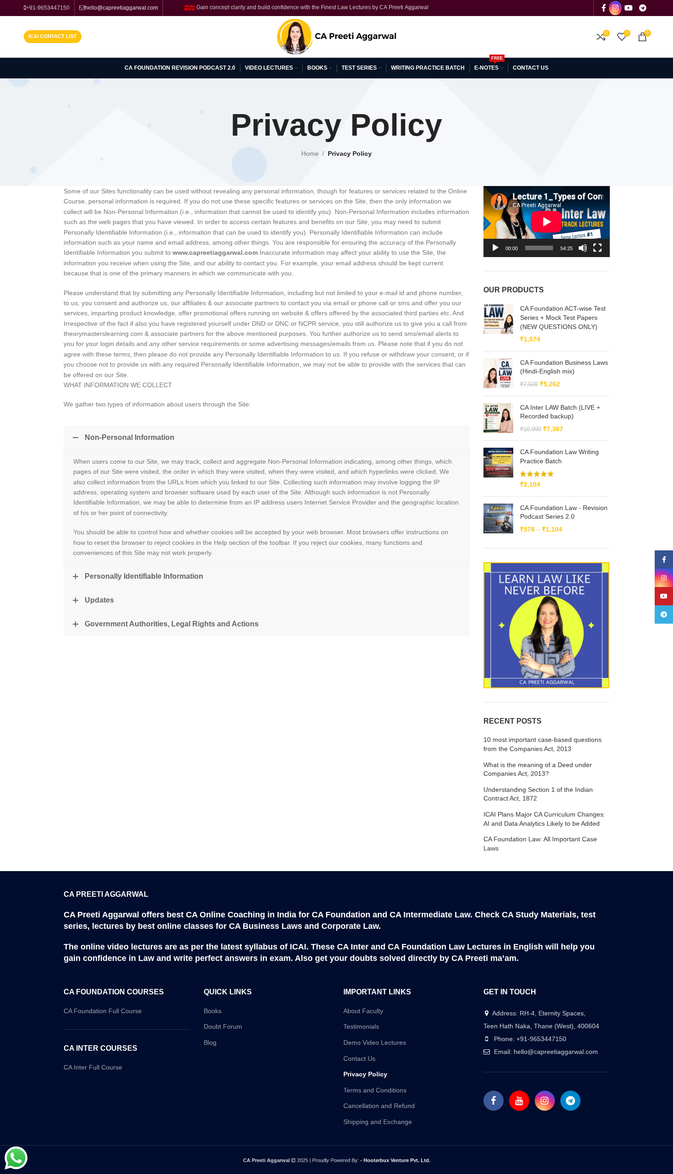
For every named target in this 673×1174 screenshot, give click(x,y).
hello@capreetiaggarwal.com (121, 8)
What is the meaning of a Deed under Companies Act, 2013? (537, 769)
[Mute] (582, 253)
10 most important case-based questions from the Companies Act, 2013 (542, 744)
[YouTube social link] (629, 8)
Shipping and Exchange (377, 1121)
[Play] (495, 253)
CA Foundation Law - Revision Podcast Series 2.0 (564, 512)
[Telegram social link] (642, 8)
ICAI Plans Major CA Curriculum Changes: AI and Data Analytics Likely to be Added (544, 819)
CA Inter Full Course (93, 1067)
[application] (546, 221)
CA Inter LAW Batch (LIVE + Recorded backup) (560, 412)
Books (213, 1011)
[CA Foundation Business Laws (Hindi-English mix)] (498, 373)
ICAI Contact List (52, 36)
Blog (210, 1042)
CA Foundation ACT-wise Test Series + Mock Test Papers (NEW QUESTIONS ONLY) (563, 317)
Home (310, 153)
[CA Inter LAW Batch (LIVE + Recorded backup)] (498, 418)
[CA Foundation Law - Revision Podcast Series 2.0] (498, 519)
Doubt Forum (223, 1026)
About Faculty (363, 1011)
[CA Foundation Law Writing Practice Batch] (498, 468)
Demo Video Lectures (374, 1042)
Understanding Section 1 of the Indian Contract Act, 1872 (538, 794)
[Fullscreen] (597, 253)
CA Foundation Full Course (103, 1011)
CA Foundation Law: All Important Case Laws (540, 843)
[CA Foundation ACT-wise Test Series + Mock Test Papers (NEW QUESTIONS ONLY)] (498, 324)
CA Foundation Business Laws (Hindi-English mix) (564, 367)
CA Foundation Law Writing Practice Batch (559, 456)
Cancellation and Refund (379, 1105)
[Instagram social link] (615, 8)
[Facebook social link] (603, 8)
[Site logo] (336, 36)
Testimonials (361, 1026)
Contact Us (359, 1058)
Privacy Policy (365, 1074)
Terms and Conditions (375, 1090)
